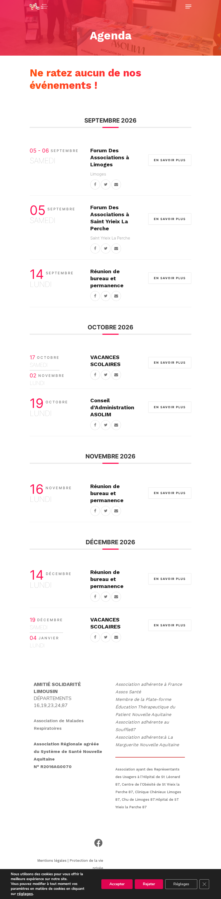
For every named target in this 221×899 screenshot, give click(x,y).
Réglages (181, 884)
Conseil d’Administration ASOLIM (112, 407)
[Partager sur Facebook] (95, 184)
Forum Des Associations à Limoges (109, 157)
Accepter (117, 884)
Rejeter (149, 884)
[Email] (116, 184)
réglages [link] (25, 893)
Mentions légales (52, 861)
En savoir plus (170, 160)
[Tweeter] (105, 184)
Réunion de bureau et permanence (106, 278)
